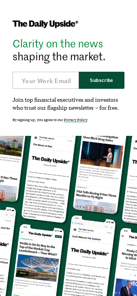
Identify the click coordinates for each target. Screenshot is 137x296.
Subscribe (101, 80)
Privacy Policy (75, 120)
